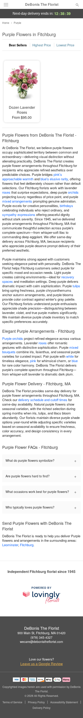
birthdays (66, 205)
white (70, 356)
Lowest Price (65, 45)
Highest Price (41, 45)
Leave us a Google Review (41, 663)
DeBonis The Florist (41, 4)
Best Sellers (18, 45)
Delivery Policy (41, 707)
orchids (73, 192)
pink (33, 360)
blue (75, 360)
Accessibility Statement (64, 702)
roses (6, 192)
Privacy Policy (36, 702)
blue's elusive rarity (54, 178)
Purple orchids (12, 338)
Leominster (10, 544)
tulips (76, 285)
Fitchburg (26, 544)
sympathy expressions (18, 214)
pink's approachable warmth (32, 176)
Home (5, 23)
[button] (74, 708)
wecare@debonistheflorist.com (41, 641)
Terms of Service (12, 702)
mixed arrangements (17, 201)
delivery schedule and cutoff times (42, 399)
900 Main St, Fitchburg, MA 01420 (41, 633)
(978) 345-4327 (41, 637)
